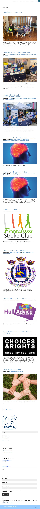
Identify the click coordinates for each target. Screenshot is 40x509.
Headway (11, 54)
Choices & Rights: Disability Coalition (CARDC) (17, 332)
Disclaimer (4, 502)
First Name (4, 478)
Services (17, 1)
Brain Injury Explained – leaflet (15, 172)
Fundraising (11, 98)
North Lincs (19, 140)
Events (24, 1)
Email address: (5, 486)
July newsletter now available (7, 450)
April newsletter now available (7, 454)
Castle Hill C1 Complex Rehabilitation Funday (11, 95)
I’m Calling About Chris (12, 369)
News (21, 1)
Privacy (8, 502)
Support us (32, 1)
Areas (14, 1)
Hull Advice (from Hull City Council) (16, 298)
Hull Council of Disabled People (15, 250)
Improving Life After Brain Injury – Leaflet (19, 138)
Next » (10, 409)
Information (8, 140)
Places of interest (6, 490)
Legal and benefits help (26, 300)
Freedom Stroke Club (11, 209)
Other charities (11, 99)
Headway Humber (6, 1)
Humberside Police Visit (12, 12)
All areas (11, 139)
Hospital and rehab (16, 54)
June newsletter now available (7, 452)
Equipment (12, 252)
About (36, 1)
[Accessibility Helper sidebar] (39, 1)
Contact (27, 1)
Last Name (4, 482)
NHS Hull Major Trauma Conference (17, 52)
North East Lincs (14, 140)
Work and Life (7, 253)
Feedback (11, 502)
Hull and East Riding (24, 54)
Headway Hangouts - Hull (6, 460)
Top (36, 507)
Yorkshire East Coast (25, 140)
